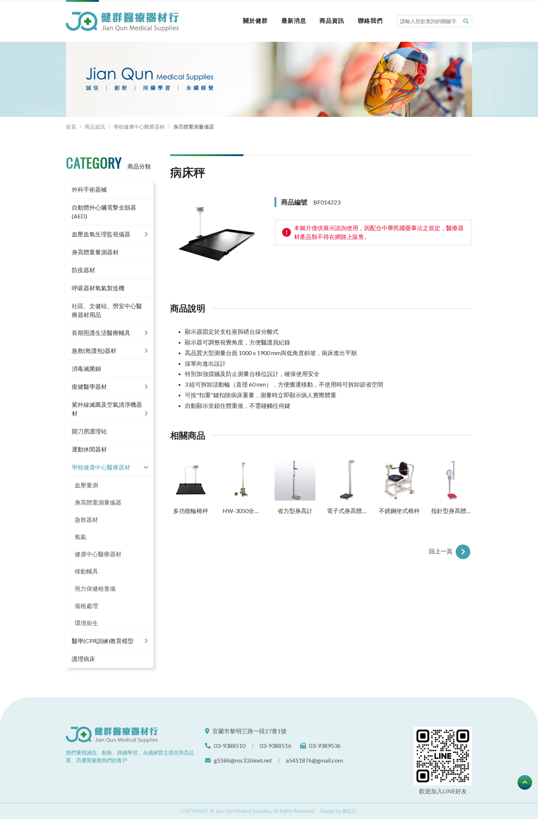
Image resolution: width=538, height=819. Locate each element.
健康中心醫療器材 (98, 553)
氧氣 (80, 536)
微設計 (349, 811)
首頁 (71, 126)
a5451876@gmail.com (314, 760)
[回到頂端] (525, 782)
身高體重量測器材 (95, 251)
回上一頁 (441, 550)
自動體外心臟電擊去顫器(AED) (104, 211)
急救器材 (86, 519)
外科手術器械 (89, 189)
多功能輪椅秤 (190, 510)
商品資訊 (332, 20)
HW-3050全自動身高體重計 (243, 510)
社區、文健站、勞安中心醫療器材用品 (107, 310)
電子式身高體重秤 (347, 510)
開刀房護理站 (89, 431)
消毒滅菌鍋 (86, 368)
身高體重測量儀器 (98, 502)
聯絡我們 (370, 20)
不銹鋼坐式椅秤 (399, 510)
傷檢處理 (86, 605)
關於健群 (255, 20)
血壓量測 (86, 485)
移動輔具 (86, 571)
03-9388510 (230, 745)
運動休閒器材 (89, 449)
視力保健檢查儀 (95, 588)
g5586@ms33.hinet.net (243, 760)
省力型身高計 (295, 510)
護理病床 (83, 658)
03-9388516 (275, 745)
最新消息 (293, 20)
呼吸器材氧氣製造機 (98, 287)
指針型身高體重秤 (451, 510)
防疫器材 (83, 269)
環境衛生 (86, 622)
